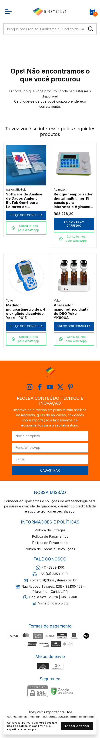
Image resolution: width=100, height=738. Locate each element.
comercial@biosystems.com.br (53, 580)
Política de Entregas (50, 530)
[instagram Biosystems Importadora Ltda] (29, 387)
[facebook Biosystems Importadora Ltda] (40, 387)
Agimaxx (60, 189)
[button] (26, 228)
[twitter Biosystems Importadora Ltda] (60, 387)
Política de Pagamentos (50, 536)
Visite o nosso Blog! (53, 603)
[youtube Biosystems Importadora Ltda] (50, 387)
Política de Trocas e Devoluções (50, 549)
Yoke (9, 300)
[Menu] (9, 11)
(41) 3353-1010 (53, 567)
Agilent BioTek (16, 189)
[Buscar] (90, 28)
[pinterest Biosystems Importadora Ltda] (70, 387)
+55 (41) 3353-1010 (53, 574)
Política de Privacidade (50, 543)
